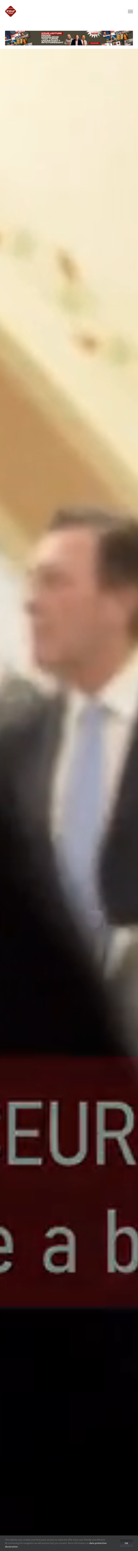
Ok (126, 1543)
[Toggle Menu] (130, 11)
